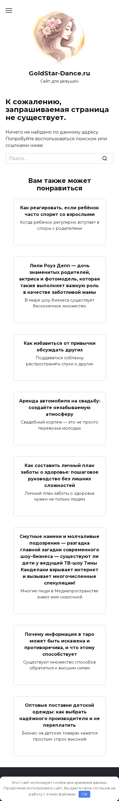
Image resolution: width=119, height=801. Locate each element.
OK (84, 794)
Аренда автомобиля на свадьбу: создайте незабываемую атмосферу (59, 407)
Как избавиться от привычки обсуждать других (59, 347)
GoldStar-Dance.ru (59, 73)
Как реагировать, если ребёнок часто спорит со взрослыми (59, 211)
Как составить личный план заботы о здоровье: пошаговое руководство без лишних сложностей (60, 475)
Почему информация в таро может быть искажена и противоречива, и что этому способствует (59, 644)
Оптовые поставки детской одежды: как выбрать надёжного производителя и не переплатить (59, 715)
